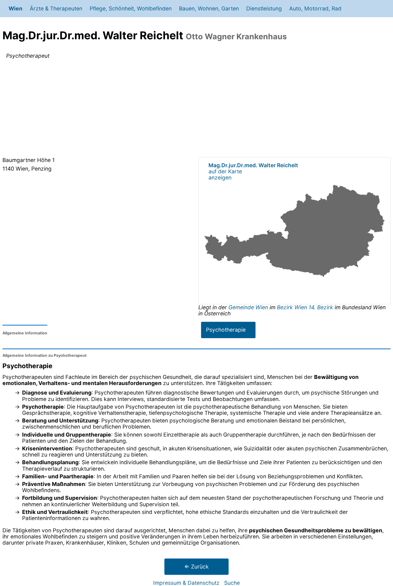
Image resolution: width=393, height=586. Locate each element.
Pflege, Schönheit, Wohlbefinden (131, 8)
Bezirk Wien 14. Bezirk (305, 307)
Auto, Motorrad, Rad (315, 8)
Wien (15, 8)
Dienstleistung (264, 8)
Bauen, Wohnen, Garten (209, 8)
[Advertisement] (196, 109)
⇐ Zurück (196, 566)
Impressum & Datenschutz (186, 583)
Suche (232, 583)
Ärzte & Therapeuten (56, 8)
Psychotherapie (226, 329)
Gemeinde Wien (249, 307)
